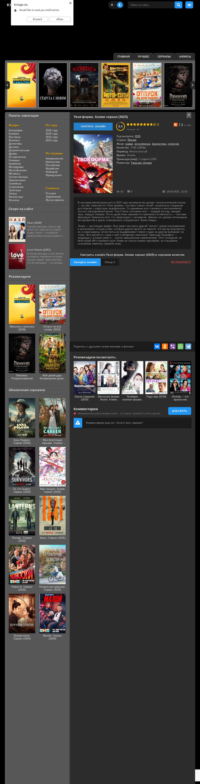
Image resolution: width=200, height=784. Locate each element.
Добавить (179, 411)
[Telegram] (188, 346)
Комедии (14, 160)
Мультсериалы (55, 200)
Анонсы (185, 56)
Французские (54, 175)
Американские (54, 158)
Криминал (15, 163)
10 (158, 124)
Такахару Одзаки (141, 162)
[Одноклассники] (165, 346)
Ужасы (13, 193)
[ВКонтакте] (157, 346)
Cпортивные (16, 186)
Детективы (15, 143)
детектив (173, 143)
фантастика (159, 143)
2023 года (52, 140)
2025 (137, 136)
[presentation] (7, 85)
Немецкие (52, 171)
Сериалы (164, 56)
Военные (14, 140)
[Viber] (173, 346)
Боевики (14, 133)
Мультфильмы (18, 170)
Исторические (17, 157)
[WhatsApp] (180, 346)
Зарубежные (53, 196)
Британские (53, 161)
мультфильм (142, 143)
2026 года (52, 130)
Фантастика (16, 196)
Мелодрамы (16, 166)
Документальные (19, 150)
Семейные (15, 183)
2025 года (52, 133)
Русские (51, 193)
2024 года (52, 137)
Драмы (13, 153)
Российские (53, 165)
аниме (129, 143)
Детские (14, 147)
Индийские (52, 168)
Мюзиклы (14, 173)
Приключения (17, 180)
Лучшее (143, 56)
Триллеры (15, 190)
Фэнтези (14, 200)
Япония (132, 139)
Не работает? (181, 262)
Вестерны (15, 137)
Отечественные (18, 176)
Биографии (15, 130)
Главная (123, 56)
